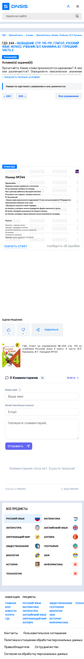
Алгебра (49, 537)
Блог (8, 607)
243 (8, 96)
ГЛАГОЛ (59, 43)
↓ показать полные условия (21, 77)
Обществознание (17, 546)
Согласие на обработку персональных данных (36, 654)
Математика (52, 518)
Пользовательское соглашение (44, 633)
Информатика (53, 564)
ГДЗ (7, 618)
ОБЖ (47, 555)
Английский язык (56, 527)
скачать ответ (15, 246)
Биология (12, 555)
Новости (11, 610)
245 (21, 96)
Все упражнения (68, 96)
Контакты (11, 633)
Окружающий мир (18, 537)
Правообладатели (16, 647)
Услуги (9, 614)
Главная (10, 603)
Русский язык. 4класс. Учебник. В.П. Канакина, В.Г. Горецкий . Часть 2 (40, 47)
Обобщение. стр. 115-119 (34, 43)
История (12, 564)
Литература (13, 527)
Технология (14, 573)
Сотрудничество (47, 647)
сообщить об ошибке (63, 246)
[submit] (77, 16)
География (51, 546)
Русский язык (15, 518)
